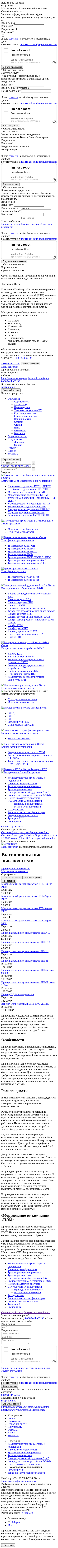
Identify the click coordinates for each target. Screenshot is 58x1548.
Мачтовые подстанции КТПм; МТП (27, 492)
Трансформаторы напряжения (17, 540)
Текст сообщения (10, 221)
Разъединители (39, 707)
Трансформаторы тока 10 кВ (23, 576)
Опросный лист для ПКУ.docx (17, 835)
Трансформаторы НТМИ (21, 545)
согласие (13, 38)
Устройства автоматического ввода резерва (31, 611)
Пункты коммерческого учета (17, 688)
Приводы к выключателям (22, 699)
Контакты (13, 453)
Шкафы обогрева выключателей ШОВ (29, 616)
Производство (22, 407)
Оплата (18, 445)
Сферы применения (25, 413)
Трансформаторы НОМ (20, 554)
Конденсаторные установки (16, 746)
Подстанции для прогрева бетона (26, 512)
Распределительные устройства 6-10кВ (22, 648)
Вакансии (19, 433)
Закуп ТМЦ (20, 404)
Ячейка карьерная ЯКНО (21, 656)
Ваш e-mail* (7, 32)
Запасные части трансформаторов (20, 733)
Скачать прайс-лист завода (16, 465)
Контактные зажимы (19, 738)
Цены (17, 427)
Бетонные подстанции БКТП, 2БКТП (28, 515)
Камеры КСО (15, 653)
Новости (12, 450)
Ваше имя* (7, 26)
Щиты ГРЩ (14, 637)
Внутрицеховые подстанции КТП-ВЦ (29, 509)
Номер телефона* (11, 90)
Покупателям (15, 439)
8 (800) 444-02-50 (22, 358)
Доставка (19, 442)
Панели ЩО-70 (16, 605)
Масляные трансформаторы (23, 529)
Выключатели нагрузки (21, 724)
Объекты (13, 447)
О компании (14, 398)
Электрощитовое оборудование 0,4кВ (22, 588)
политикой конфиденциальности (38, 44)
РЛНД (11, 713)
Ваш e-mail (7, 214)
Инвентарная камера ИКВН (23, 674)
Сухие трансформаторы (21, 532)
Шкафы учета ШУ (18, 628)
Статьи (18, 424)
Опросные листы (17, 436)
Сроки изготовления (25, 416)
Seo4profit (27, 1513)
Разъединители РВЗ (18, 721)
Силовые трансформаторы (22, 783)
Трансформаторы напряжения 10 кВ (28, 563)
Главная (12, 1418)
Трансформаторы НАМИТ (22, 551)
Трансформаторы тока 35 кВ (23, 579)
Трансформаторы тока (13, 571)
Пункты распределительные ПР (25, 634)
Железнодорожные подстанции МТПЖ (29, 503)
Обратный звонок (11, 459)
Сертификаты (21, 401)
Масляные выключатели (21, 702)
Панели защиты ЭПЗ (19, 599)
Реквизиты (20, 430)
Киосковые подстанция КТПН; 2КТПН (29, 486)
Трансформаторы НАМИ (21, 548)
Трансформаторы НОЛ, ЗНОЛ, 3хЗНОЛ (29, 557)
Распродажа (33, 772)
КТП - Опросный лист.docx (41, 838)
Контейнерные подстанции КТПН (27, 506)
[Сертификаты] (9, 844)
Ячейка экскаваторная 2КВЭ (23, 671)
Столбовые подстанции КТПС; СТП (28, 489)
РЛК (10, 716)
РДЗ (10, 719)
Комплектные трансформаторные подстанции (26, 480)
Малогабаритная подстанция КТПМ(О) (29, 495)
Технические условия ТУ (28, 410)
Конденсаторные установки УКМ (26, 752)
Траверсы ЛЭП (39, 769)
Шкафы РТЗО (15, 625)
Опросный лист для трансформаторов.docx (25, 832)
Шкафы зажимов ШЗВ (20, 613)
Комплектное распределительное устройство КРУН (26, 661)
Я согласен (8, 1545)
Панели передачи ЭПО (20, 602)
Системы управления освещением (26, 608)
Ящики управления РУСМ (22, 631)
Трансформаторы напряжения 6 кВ (27, 560)
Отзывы (18, 421)
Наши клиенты (22, 419)
